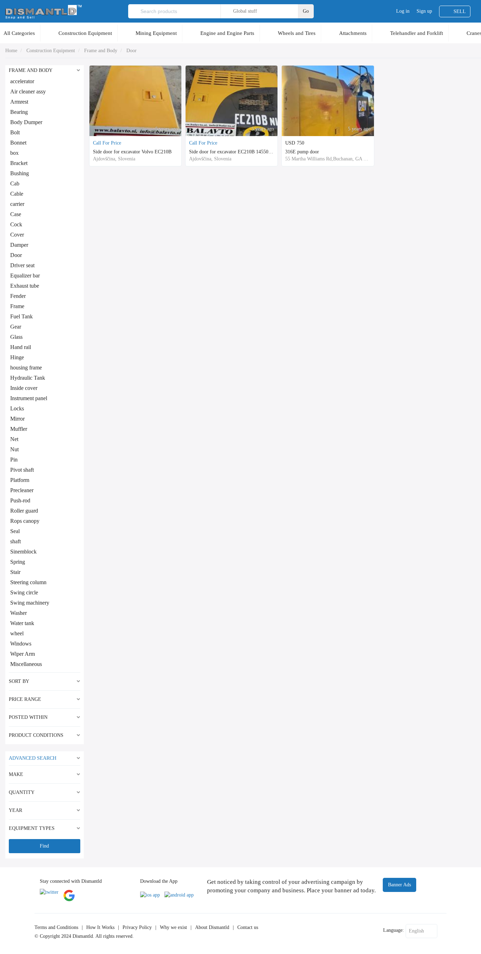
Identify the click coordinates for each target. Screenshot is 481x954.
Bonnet (18, 143)
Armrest (19, 102)
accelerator (22, 81)
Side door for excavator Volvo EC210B (132, 151)
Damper (19, 245)
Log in (403, 11)
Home (11, 50)
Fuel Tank (21, 316)
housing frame (26, 368)
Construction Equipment (85, 33)
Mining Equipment (156, 33)
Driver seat (22, 265)
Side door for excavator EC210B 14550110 (232, 151)
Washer (18, 613)
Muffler (18, 429)
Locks (17, 408)
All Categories (19, 33)
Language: (393, 930)
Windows (20, 644)
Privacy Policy (137, 927)
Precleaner (21, 490)
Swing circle (24, 592)
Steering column (28, 582)
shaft (15, 541)
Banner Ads (399, 884)
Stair (15, 572)
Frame (17, 306)
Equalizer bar (25, 276)
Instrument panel (28, 398)
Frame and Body (100, 50)
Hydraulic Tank (27, 378)
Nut (14, 449)
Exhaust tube (24, 286)
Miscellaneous (26, 664)
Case (15, 214)
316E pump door (302, 151)
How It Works (100, 927)
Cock (16, 224)
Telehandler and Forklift (416, 33)
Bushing (19, 173)
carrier (17, 204)
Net (14, 439)
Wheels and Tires (297, 33)
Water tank (22, 623)
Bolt (15, 132)
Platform (19, 480)
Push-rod (20, 500)
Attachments (353, 33)
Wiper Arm (22, 654)
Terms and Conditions (56, 927)
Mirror (17, 419)
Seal (15, 531)
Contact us (247, 927)
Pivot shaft (22, 470)
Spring (17, 562)
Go (306, 11)
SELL (460, 11)
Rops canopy (24, 521)
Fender (18, 296)
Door (131, 50)
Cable (16, 194)
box (14, 153)
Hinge (17, 357)
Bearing (19, 112)
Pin (14, 460)
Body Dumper (26, 122)
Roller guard (24, 511)
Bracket (18, 163)
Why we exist (173, 927)
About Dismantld (212, 927)
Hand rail (20, 347)
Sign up (424, 11)
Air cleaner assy (28, 91)
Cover (17, 235)
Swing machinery (29, 603)
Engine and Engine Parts (227, 33)
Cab (14, 183)
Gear (15, 327)
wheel (17, 633)
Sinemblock (23, 552)
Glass (16, 337)
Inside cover (23, 388)
